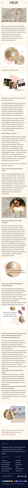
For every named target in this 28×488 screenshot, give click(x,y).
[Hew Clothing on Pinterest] (22, 476)
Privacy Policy (5, 471)
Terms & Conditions (7, 468)
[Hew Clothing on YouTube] (25, 476)
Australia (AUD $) (7, 476)
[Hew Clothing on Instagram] (23, 476)
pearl (17, 432)
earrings (15, 430)
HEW (19, 430)
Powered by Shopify (19, 484)
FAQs (17, 466)
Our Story (4, 460)
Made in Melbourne (10, 432)
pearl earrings (12, 434)
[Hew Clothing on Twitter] (20, 476)
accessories (9, 430)
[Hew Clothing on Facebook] (18, 476)
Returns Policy (5, 466)
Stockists (18, 462)
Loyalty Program (6, 462)
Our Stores (18, 460)
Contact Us (19, 471)
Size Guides (19, 464)
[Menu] (2, 2)
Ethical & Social (6, 464)
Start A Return (19, 468)
